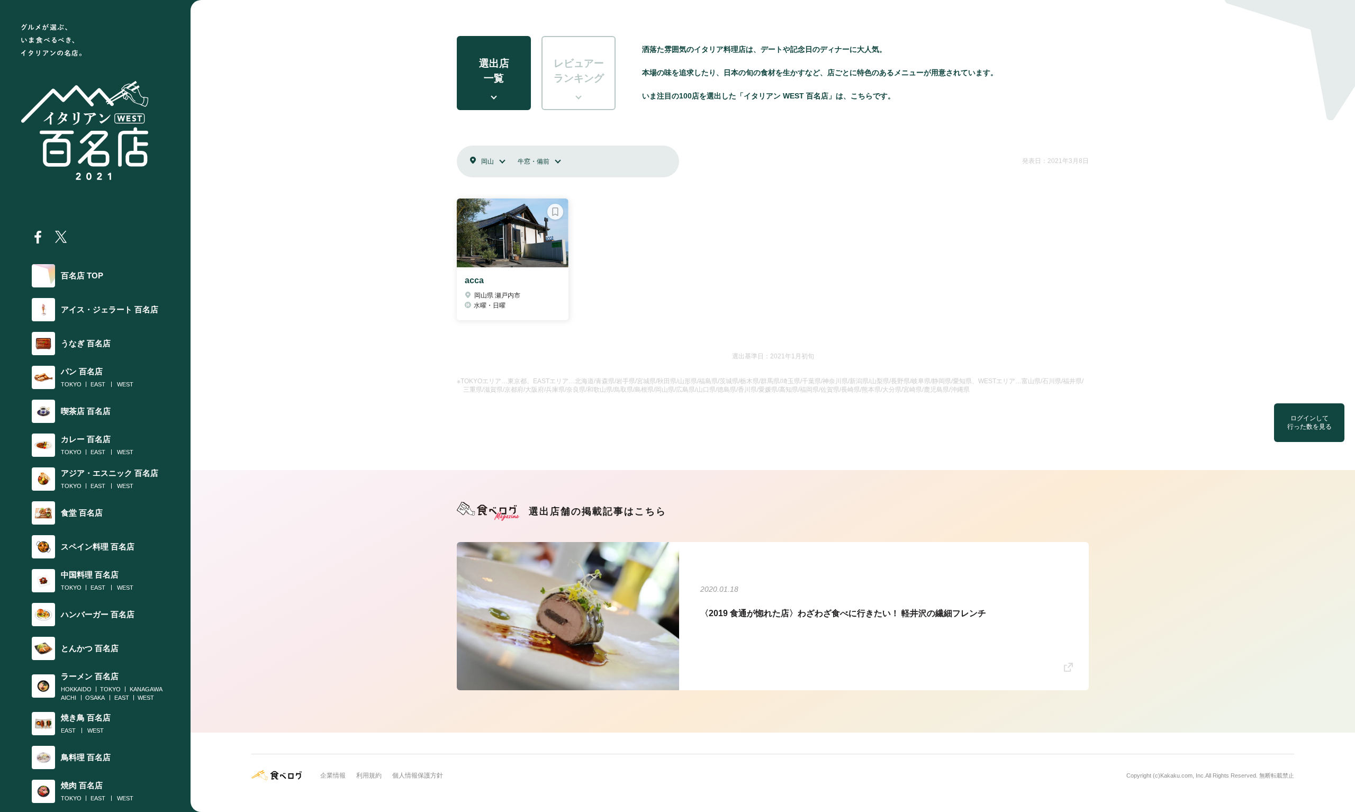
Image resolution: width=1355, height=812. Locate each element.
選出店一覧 (494, 71)
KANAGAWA (146, 689)
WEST (125, 384)
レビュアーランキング (579, 71)
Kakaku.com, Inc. (1182, 775)
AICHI (68, 697)
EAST (98, 384)
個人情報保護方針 (417, 775)
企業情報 (333, 775)
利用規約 (369, 775)
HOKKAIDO (76, 689)
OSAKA (95, 697)
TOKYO (71, 384)
